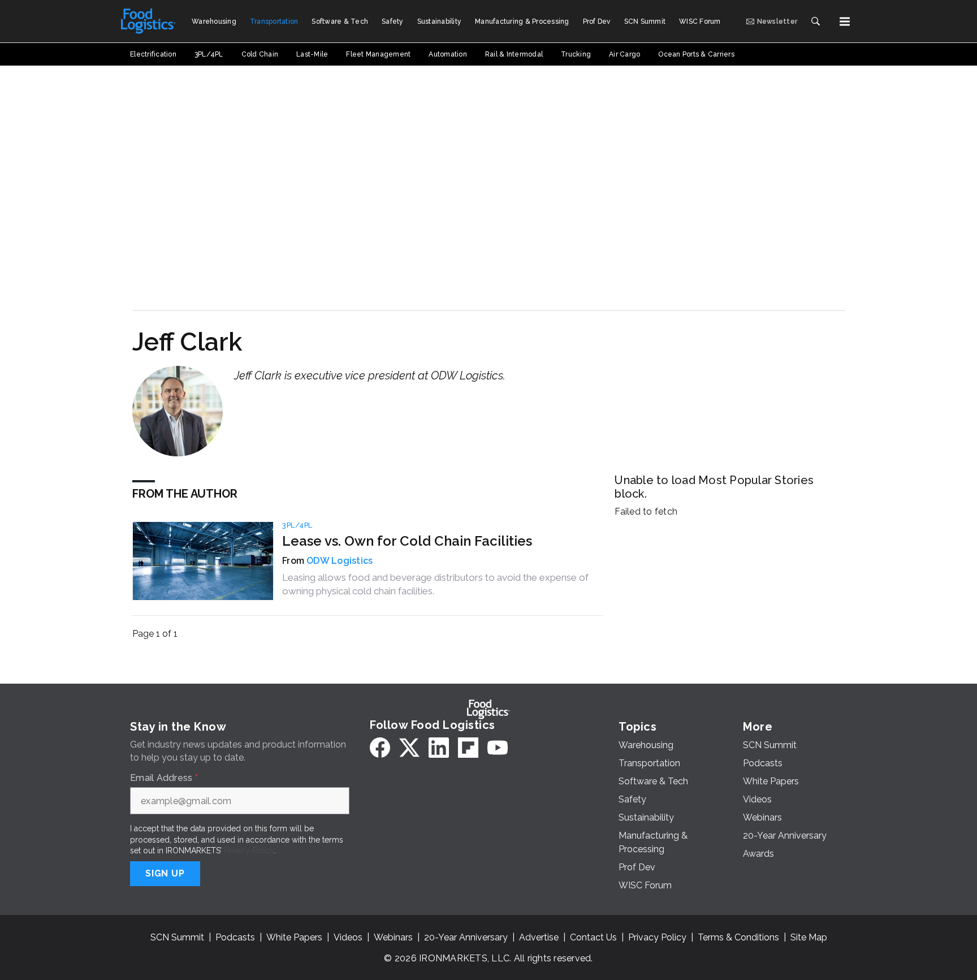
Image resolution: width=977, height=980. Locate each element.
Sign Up (165, 873)
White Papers (294, 937)
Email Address (164, 778)
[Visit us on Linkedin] (439, 747)
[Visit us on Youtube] (497, 747)
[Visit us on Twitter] (409, 747)
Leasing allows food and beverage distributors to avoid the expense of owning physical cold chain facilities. (435, 584)
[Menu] (844, 21)
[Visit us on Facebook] (380, 747)
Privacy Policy (249, 850)
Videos (348, 937)
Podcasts (235, 937)
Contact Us (593, 937)
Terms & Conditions (738, 937)
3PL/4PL (297, 525)
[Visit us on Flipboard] (468, 747)
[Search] (815, 21)
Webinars (393, 937)
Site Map (808, 937)
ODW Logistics (339, 560)
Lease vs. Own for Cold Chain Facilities (407, 541)
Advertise (539, 937)
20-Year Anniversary (466, 937)
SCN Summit (177, 937)
